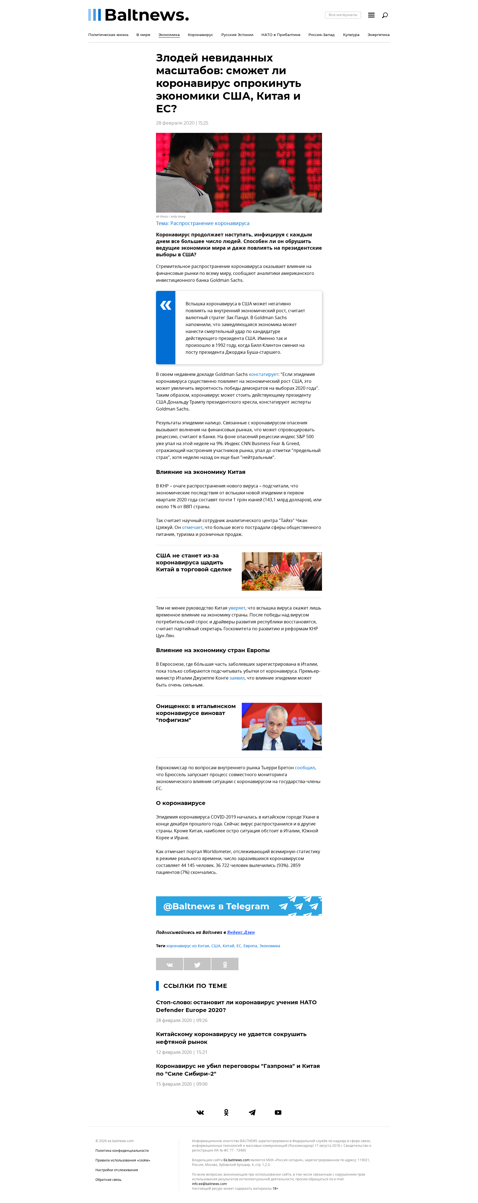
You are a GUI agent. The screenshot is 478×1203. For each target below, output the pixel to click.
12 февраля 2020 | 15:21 (181, 1052)
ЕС (239, 946)
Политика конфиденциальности (122, 1150)
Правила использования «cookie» (122, 1160)
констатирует (263, 374)
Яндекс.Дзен (241, 932)
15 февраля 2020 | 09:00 (181, 1084)
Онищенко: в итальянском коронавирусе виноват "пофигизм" (196, 713)
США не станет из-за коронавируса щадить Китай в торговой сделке (194, 562)
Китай (228, 946)
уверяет (236, 608)
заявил (237, 678)
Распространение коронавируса (210, 223)
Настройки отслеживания (116, 1170)
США (215, 946)
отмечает (192, 527)
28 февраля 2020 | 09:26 (181, 1020)
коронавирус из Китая (188, 946)
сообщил (305, 768)
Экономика (269, 946)
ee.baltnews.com (237, 1160)
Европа (250, 946)
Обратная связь (108, 1179)
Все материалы (343, 14)
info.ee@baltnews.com (209, 1183)
